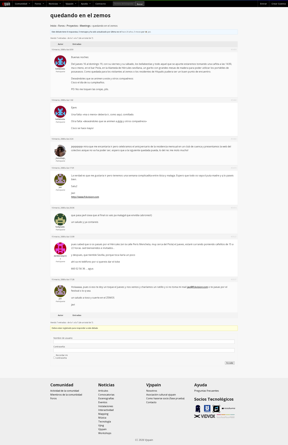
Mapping (103, 414)
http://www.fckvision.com (85, 197)
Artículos (103, 390)
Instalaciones (105, 406)
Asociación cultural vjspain (161, 394)
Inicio (53, 25)
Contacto (100, 3)
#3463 (233, 139)
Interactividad (106, 410)
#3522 (233, 236)
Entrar (263, 3)
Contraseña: (59, 346)
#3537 (233, 279)
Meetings (85, 25)
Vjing (101, 425)
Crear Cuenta (279, 3)
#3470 (233, 168)
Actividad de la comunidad (64, 390)
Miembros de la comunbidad (66, 394)
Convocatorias (106, 394)
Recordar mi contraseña (62, 356)
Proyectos (72, 25)
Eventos (102, 402)
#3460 (233, 100)
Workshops (104, 433)
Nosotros (151, 390)
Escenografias (106, 398)
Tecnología (104, 421)
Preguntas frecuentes (206, 390)
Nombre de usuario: (63, 338)
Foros (38, 3)
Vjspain (102, 429)
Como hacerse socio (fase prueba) (165, 398)
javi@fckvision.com (197, 287)
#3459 (233, 49)
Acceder (229, 363)
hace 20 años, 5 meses (131, 32)
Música (102, 417)
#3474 (233, 207)
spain (6, 3)
